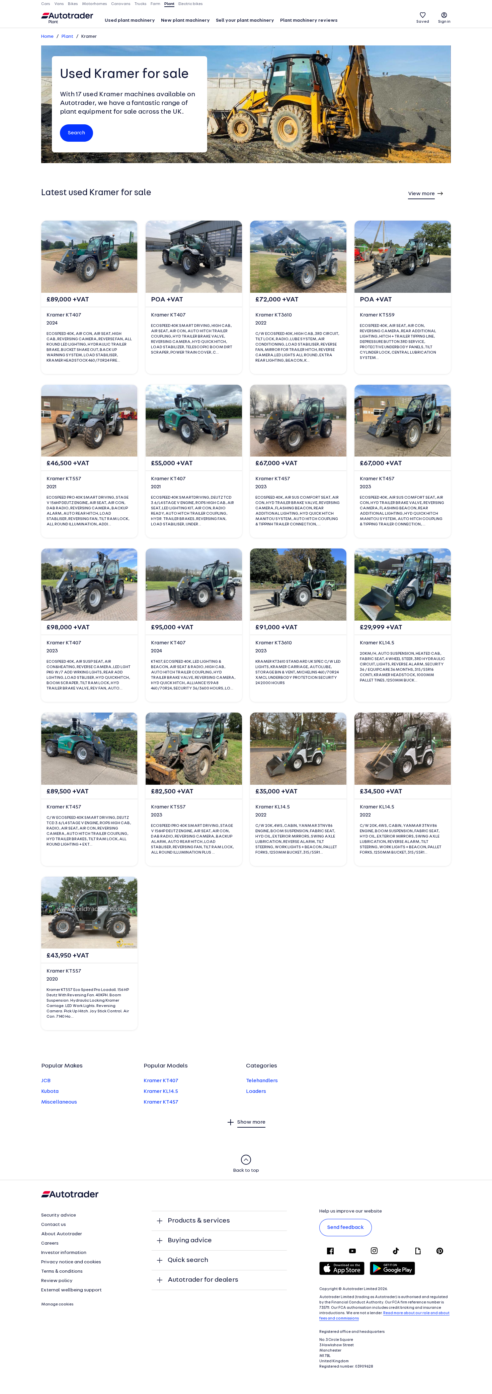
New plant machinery (185, 20)
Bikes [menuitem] (73, 4)
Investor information (63, 1252)
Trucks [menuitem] (141, 4)
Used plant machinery (130, 20)
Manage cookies (57, 1304)
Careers (50, 1243)
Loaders (256, 1091)
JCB (46, 1081)
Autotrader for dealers (203, 1280)
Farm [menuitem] (155, 4)
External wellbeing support (71, 1290)
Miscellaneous (59, 1102)
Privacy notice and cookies (71, 1262)
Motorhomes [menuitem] (94, 4)
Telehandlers (262, 1081)
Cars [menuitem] (45, 4)
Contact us (53, 1224)
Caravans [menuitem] (121, 4)
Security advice (58, 1215)
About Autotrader (61, 1234)
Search (76, 133)
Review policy (57, 1280)
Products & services (199, 1221)
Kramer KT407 (161, 1081)
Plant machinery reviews (309, 20)
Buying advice (190, 1240)
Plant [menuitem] (169, 4)
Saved (422, 22)
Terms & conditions (62, 1271)
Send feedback (345, 1227)
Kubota (50, 1091)
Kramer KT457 (161, 1102)
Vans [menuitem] (59, 4)
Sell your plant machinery (245, 20)
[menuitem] (130, 21)
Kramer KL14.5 (161, 1091)
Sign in (444, 22)
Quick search (188, 1260)
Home (47, 36)
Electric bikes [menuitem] (190, 4)
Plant (67, 36)
